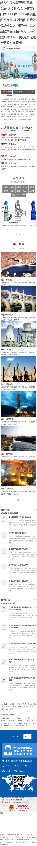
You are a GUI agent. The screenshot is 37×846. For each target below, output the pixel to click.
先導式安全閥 (15, 114)
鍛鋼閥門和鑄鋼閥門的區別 (18, 549)
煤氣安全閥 (11, 111)
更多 (4, 123)
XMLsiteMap (25, 802)
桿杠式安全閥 (8, 109)
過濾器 (20, 116)
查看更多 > (18, 500)
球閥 (11, 709)
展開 (1, 813)
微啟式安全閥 (30, 111)
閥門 (26, 99)
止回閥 (20, 119)
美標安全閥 (25, 101)
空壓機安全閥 (20, 111)
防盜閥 (25, 116)
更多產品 (18, 234)
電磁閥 (31, 116)
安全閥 (10, 101)
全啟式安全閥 (5, 114)
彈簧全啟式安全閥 (25, 104)
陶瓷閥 (3, 116)
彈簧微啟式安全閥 (12, 106)
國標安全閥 (16, 101)
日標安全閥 (7, 104)
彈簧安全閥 (22, 106)
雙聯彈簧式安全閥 (27, 109)
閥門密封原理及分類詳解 (17, 533)
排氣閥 (14, 116)
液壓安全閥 (16, 109)
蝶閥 (9, 119)
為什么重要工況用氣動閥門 (18, 581)
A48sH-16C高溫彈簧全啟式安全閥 (15, 225)
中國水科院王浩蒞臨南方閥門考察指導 (22, 643)
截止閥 (14, 119)
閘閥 (5, 119)
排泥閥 (9, 116)
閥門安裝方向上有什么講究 (18, 565)
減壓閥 (32, 114)
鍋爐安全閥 (15, 104)
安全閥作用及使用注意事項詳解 (20, 517)
